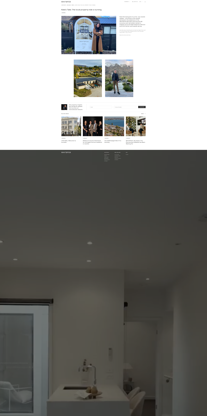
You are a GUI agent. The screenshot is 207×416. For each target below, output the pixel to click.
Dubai (127, 154)
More (142, 113)
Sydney (106, 160)
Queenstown (117, 155)
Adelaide (106, 157)
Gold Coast (107, 159)
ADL (140, 1)
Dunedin (116, 159)
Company (63, 138)
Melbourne (106, 154)
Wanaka (116, 157)
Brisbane (106, 158)
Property (126, 1)
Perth (105, 155)
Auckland (117, 154)
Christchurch (118, 158)
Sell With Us (135, 1)
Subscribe (142, 106)
